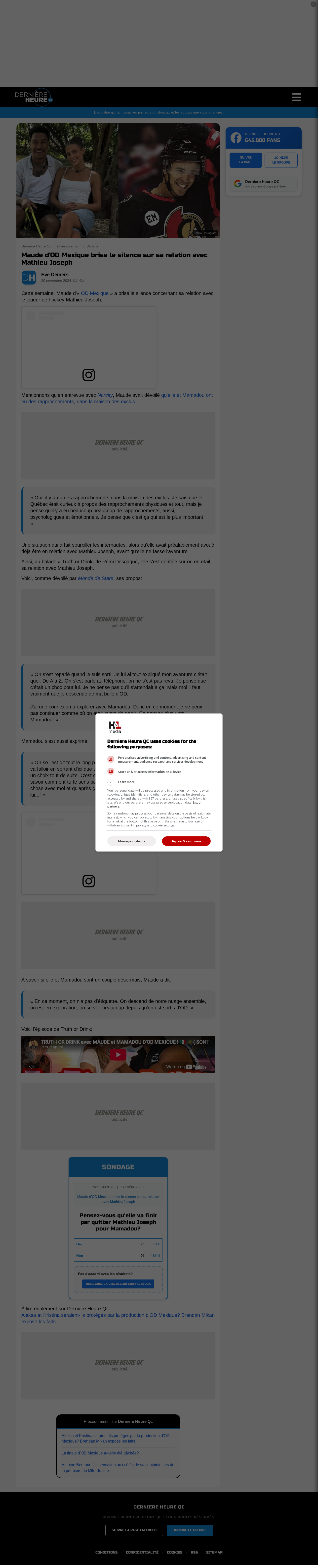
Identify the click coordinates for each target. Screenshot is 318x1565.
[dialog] (159, 782)
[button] (159, 782)
